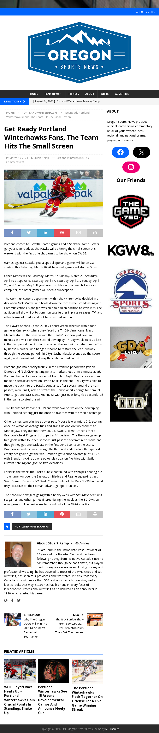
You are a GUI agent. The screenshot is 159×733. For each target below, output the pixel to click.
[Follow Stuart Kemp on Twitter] (17, 600)
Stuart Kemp (41, 158)
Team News (51, 94)
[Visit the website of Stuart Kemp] (5, 600)
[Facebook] (120, 152)
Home (34, 94)
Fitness (74, 94)
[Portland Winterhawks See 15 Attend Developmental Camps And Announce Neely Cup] (54, 671)
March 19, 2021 (19, 158)
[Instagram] (131, 167)
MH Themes (112, 729)
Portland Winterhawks (70, 158)
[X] (141, 152)
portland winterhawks (32, 526)
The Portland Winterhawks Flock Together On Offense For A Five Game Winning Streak (87, 699)
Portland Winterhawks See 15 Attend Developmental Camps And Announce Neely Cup (52, 700)
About (89, 94)
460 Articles (81, 543)
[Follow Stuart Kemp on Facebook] (10, 600)
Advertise (122, 94)
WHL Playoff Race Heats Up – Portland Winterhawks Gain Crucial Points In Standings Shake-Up (19, 700)
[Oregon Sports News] (79, 87)
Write (105, 94)
